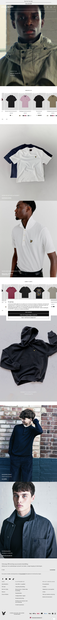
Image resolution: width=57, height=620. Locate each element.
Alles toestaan (28, 312)
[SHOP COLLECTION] (28, 358)
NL (52, 618)
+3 (41, 115)
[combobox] (53, 619)
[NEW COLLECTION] (28, 43)
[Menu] (55, 7)
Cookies (44, 586)
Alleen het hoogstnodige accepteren (28, 314)
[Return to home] (4, 613)
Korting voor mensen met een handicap (21, 601)
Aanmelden (52, 569)
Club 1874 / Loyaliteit (20, 584)
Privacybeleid (22, 573)
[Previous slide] (3, 119)
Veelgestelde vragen (20, 595)
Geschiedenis (5, 584)
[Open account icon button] (51, 7)
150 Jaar (3, 586)
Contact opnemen (19, 604)
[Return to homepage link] (7, 7)
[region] (28, 310)
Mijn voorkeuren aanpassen (28, 317)
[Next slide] (6, 119)
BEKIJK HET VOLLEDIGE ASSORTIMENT (7, 274)
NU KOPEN (4, 478)
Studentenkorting (19, 598)
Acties (44, 591)
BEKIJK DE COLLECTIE (7, 555)
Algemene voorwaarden (48, 589)
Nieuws (3, 591)
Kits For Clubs (5, 589)
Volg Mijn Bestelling (20, 586)
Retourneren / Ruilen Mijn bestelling (21, 590)
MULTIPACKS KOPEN (6, 197)
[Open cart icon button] (47, 7)
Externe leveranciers (47, 596)
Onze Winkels (5, 594)
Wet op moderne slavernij (49, 594)
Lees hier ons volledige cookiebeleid (21, 309)
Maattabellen (18, 593)
